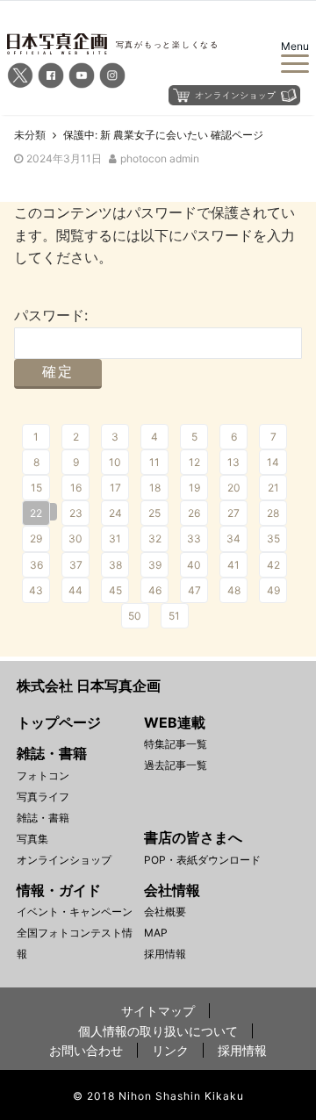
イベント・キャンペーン (75, 911)
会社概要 (165, 911)
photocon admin (159, 158)
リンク (170, 1050)
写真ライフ (43, 796)
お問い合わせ (86, 1050)
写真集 (32, 838)
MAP (156, 932)
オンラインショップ (64, 859)
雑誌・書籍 (43, 817)
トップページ (59, 722)
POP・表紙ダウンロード (202, 859)
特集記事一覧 (175, 743)
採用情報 (165, 953)
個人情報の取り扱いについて (158, 1030)
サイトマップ (158, 1010)
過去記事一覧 (175, 765)
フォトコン (43, 775)
